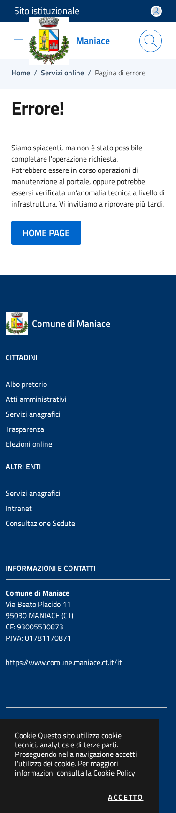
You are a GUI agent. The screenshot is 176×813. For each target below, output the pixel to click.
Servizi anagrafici (33, 414)
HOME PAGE (46, 232)
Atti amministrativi (36, 399)
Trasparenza (25, 429)
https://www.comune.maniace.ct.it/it (64, 662)
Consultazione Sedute (40, 523)
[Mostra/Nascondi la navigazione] (18, 39)
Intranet (19, 508)
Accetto (125, 797)
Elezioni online (29, 444)
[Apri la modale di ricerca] (150, 41)
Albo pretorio (26, 384)
